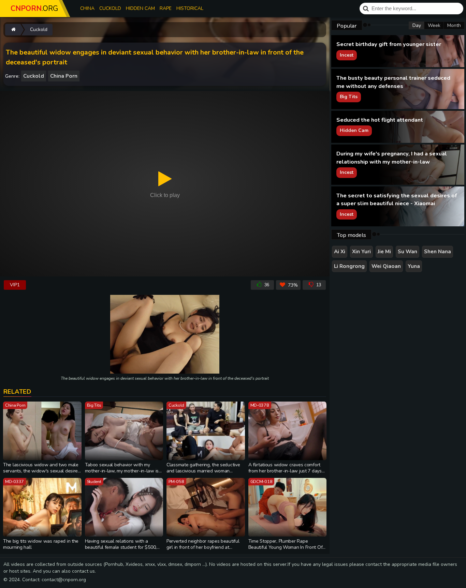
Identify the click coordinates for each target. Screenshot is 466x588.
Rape (166, 8)
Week (434, 25)
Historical (189, 8)
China (87, 8)
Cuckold (110, 8)
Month (454, 25)
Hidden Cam (140, 8)
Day (416, 25)
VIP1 (15, 285)
